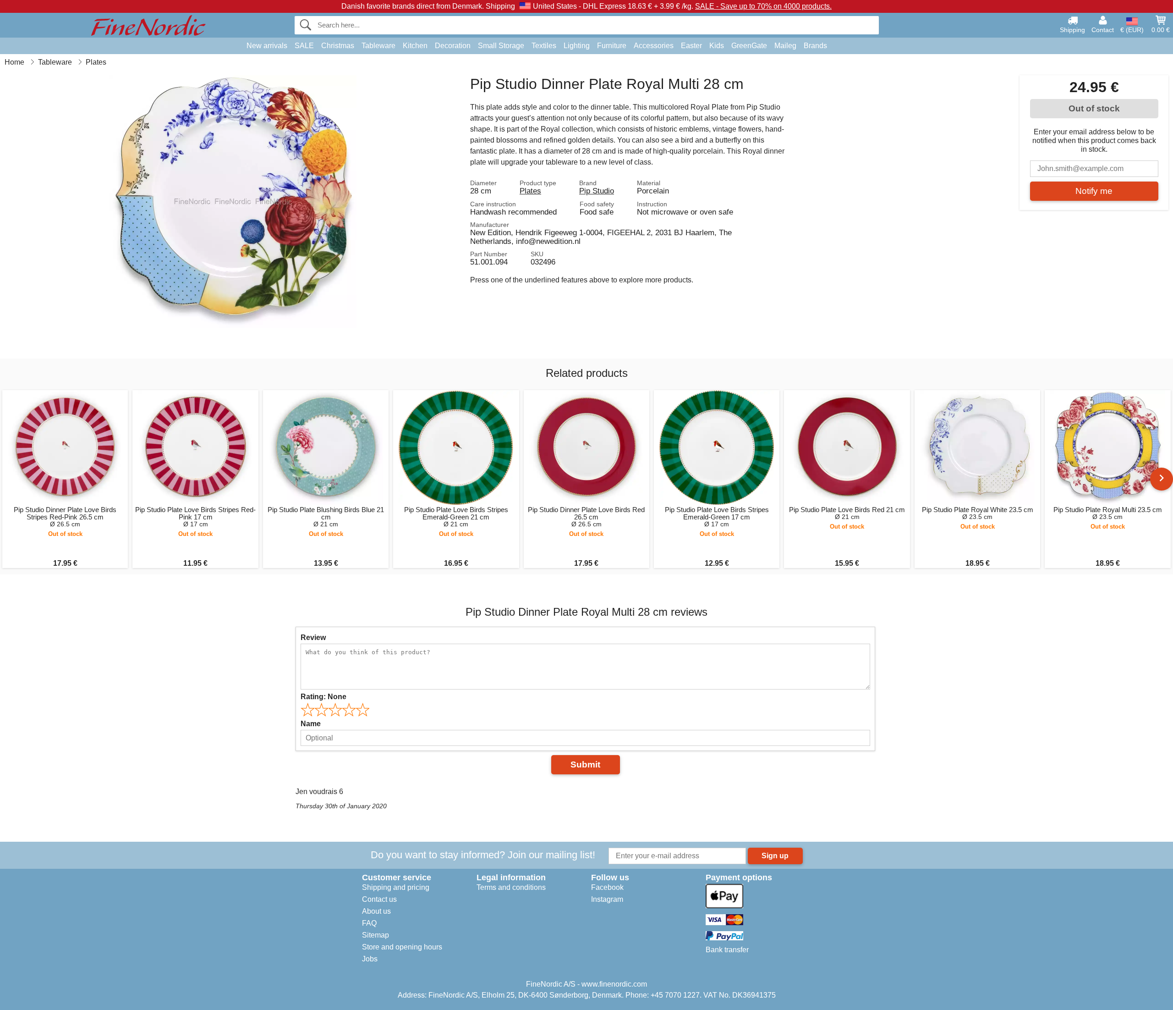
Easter (691, 46)
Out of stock (1094, 108)
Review (313, 637)
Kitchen (415, 46)
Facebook (607, 887)
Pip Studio (596, 190)
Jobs (370, 959)
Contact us (379, 899)
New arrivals (267, 46)
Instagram (607, 899)
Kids (716, 46)
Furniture (611, 46)
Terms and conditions (511, 887)
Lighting (577, 46)
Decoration (453, 46)
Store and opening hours (402, 947)
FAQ (369, 923)
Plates (530, 190)
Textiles (544, 46)
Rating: (323, 697)
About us (376, 911)
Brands (815, 46)
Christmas (337, 46)
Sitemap (375, 935)
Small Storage (501, 46)
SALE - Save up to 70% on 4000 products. (763, 6)
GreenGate (749, 46)
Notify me (1094, 191)
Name (311, 724)
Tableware (378, 46)
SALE (304, 46)
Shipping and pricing (395, 887)
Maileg (785, 46)
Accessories (654, 46)
